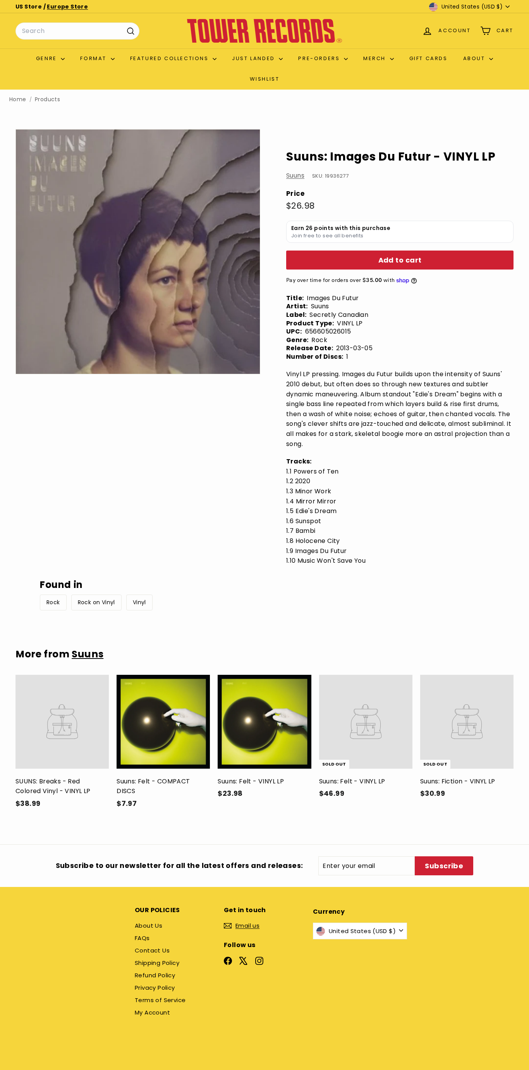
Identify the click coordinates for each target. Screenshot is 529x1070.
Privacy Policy (155, 988)
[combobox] (77, 31)
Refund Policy (155, 975)
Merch (375, 58)
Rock (53, 602)
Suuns (295, 175)
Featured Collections (170, 58)
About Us (148, 925)
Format (94, 58)
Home (17, 99)
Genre (47, 58)
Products (47, 99)
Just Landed (254, 58)
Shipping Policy (157, 963)
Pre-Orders (320, 58)
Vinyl (139, 602)
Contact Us (152, 950)
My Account (152, 1012)
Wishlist (265, 79)
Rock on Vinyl (96, 602)
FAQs (142, 938)
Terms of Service (160, 1000)
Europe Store (67, 6)
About (475, 58)
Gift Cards (428, 58)
